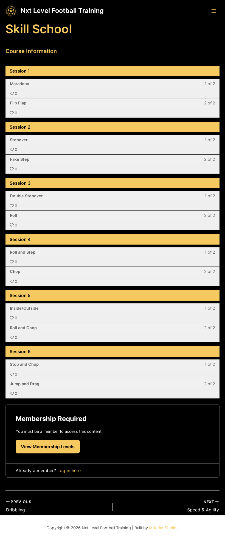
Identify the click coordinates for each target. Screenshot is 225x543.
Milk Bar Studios (164, 527)
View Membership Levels (48, 446)
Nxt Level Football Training (62, 11)
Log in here (69, 470)
